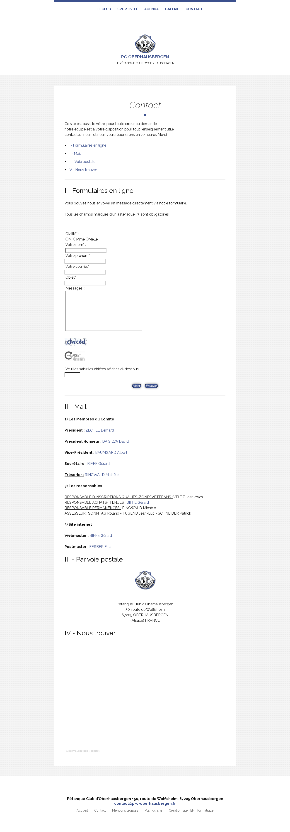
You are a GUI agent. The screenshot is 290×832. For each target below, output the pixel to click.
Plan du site (153, 810)
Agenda (151, 9)
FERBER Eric (100, 547)
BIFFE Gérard (98, 463)
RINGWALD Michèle (101, 475)
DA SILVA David (115, 441)
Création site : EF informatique (191, 810)
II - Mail (75, 153)
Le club (104, 9)
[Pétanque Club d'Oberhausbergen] (145, 43)
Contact (194, 9)
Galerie (172, 9)
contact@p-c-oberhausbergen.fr (145, 803)
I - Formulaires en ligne (87, 145)
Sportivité (127, 9)
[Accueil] (89, 9)
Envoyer (151, 386)
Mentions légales (125, 810)
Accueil (82, 810)
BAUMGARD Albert (111, 452)
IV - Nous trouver (83, 170)
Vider (136, 386)
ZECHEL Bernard (99, 430)
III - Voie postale (82, 162)
